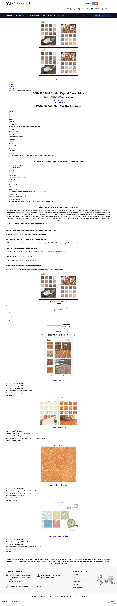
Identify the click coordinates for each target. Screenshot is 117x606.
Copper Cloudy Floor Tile (58, 485)
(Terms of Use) (22, 601)
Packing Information (48, 15)
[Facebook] (93, 4)
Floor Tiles (12, 88)
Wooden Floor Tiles (58, 380)
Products (11, 86)
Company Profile (21, 15)
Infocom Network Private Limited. (21, 603)
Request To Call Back (58, 82)
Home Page (9, 15)
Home (11, 84)
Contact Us (62, 15)
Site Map (84, 596)
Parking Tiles (75, 584)
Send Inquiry (59, 80)
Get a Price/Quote (58, 100)
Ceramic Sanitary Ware (78, 587)
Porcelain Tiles (76, 581)
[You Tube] (96, 4)
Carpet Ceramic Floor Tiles (58, 536)
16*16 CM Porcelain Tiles (58, 428)
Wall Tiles (74, 578)
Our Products (34, 15)
